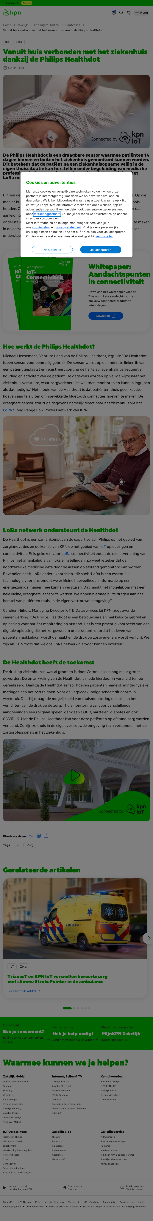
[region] (76, 214)
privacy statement (68, 227)
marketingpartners (47, 214)
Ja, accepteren (100, 250)
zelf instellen (104, 236)
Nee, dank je (52, 250)
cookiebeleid (41, 227)
